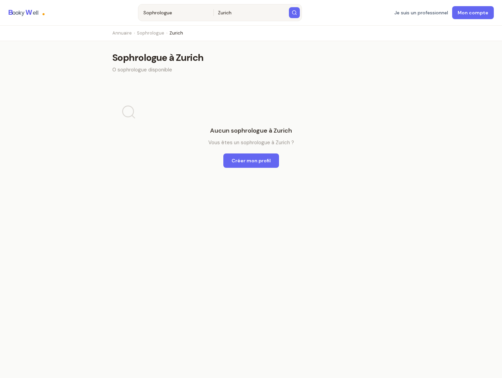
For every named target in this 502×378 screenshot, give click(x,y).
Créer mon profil (251, 161)
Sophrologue (150, 33)
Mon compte (473, 13)
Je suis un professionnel (421, 13)
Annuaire (122, 33)
